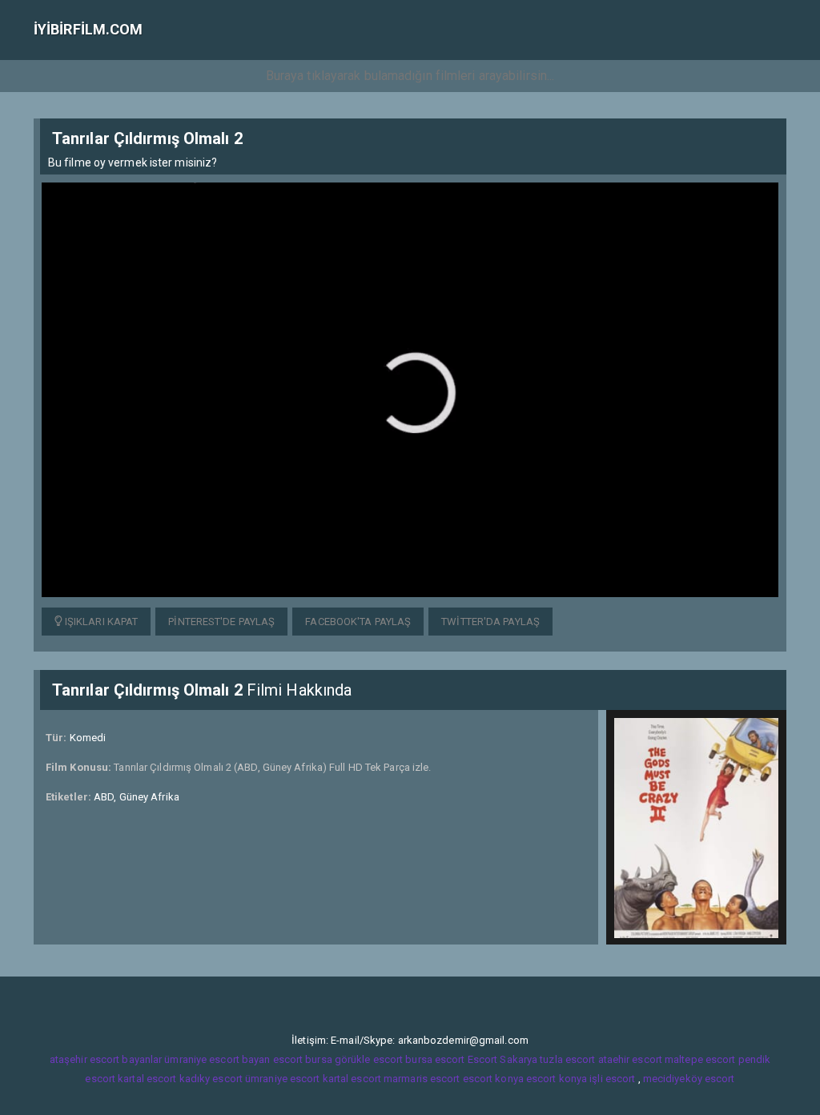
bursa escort (434, 1059)
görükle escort (369, 1059)
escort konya (493, 1079)
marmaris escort (422, 1079)
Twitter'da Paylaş (490, 622)
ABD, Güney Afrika (136, 797)
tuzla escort (567, 1059)
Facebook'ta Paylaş (358, 622)
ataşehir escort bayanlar (106, 1059)
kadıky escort (211, 1079)
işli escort (612, 1079)
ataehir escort (630, 1059)
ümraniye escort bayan (217, 1059)
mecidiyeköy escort (689, 1079)
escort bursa (302, 1059)
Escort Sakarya (502, 1059)
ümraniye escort (282, 1079)
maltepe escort (700, 1059)
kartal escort (147, 1079)
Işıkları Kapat (100, 622)
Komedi (88, 738)
